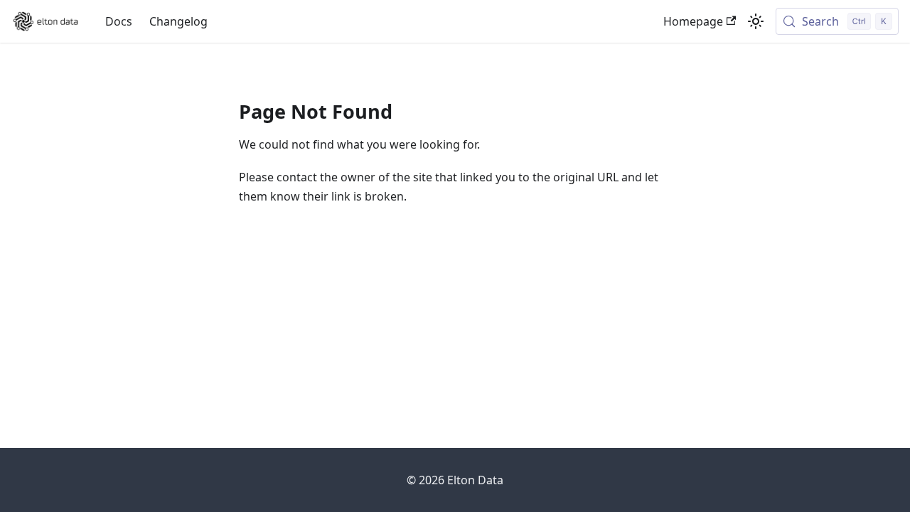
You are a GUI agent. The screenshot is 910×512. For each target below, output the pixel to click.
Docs (118, 21)
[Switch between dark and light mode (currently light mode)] (755, 21)
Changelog (178, 21)
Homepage (693, 21)
